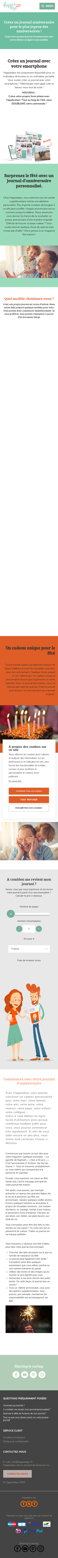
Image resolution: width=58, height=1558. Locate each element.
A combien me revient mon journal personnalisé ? (26, 1409)
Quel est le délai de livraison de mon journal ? (24, 1413)
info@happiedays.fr (22, 1462)
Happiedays (12, 6)
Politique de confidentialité (15, 1441)
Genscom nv (42, 1465)
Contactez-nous (17, 1473)
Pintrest (33, 1374)
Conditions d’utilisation (14, 1437)
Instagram (42, 1374)
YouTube (24, 1374)
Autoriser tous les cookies (29, 791)
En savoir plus (15, 781)
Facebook (16, 1374)
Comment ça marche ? (14, 1405)
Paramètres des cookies (28, 808)
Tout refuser (28, 799)
